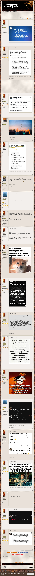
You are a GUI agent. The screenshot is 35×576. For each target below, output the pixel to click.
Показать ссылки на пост (11, 78)
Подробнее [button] (3, 574)
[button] (21, 18)
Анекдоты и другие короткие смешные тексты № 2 (11, 17)
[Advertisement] (17, 15)
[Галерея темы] (20, 17)
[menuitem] (12, 552)
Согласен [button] (30, 574)
